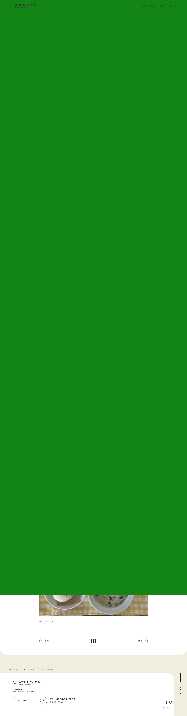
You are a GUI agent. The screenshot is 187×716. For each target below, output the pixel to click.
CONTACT (176, 22)
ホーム (9, 669)
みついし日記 (35, 669)
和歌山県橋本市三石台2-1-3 (24, 691)
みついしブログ (21, 669)
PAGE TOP (181, 690)
